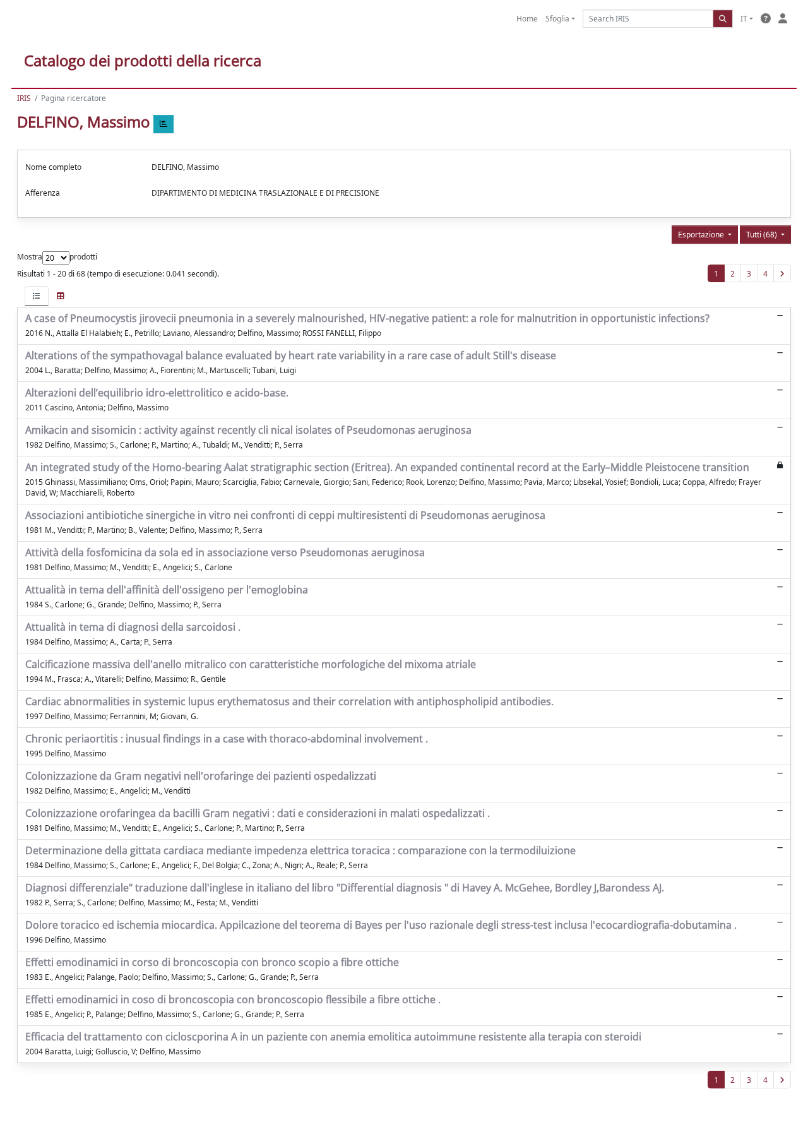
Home (527, 18)
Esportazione (702, 234)
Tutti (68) (762, 234)
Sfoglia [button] (557, 18)
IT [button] (743, 18)
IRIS (24, 98)
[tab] (37, 296)
